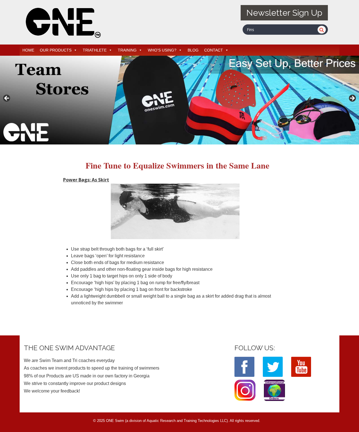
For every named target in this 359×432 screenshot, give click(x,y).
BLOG (193, 50)
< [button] (7, 98)
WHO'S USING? (162, 50)
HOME (28, 50)
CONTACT (213, 50)
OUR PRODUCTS (56, 50)
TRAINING (127, 50)
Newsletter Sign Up (284, 13)
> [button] (352, 98)
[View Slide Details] (179, 100)
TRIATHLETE (95, 50)
